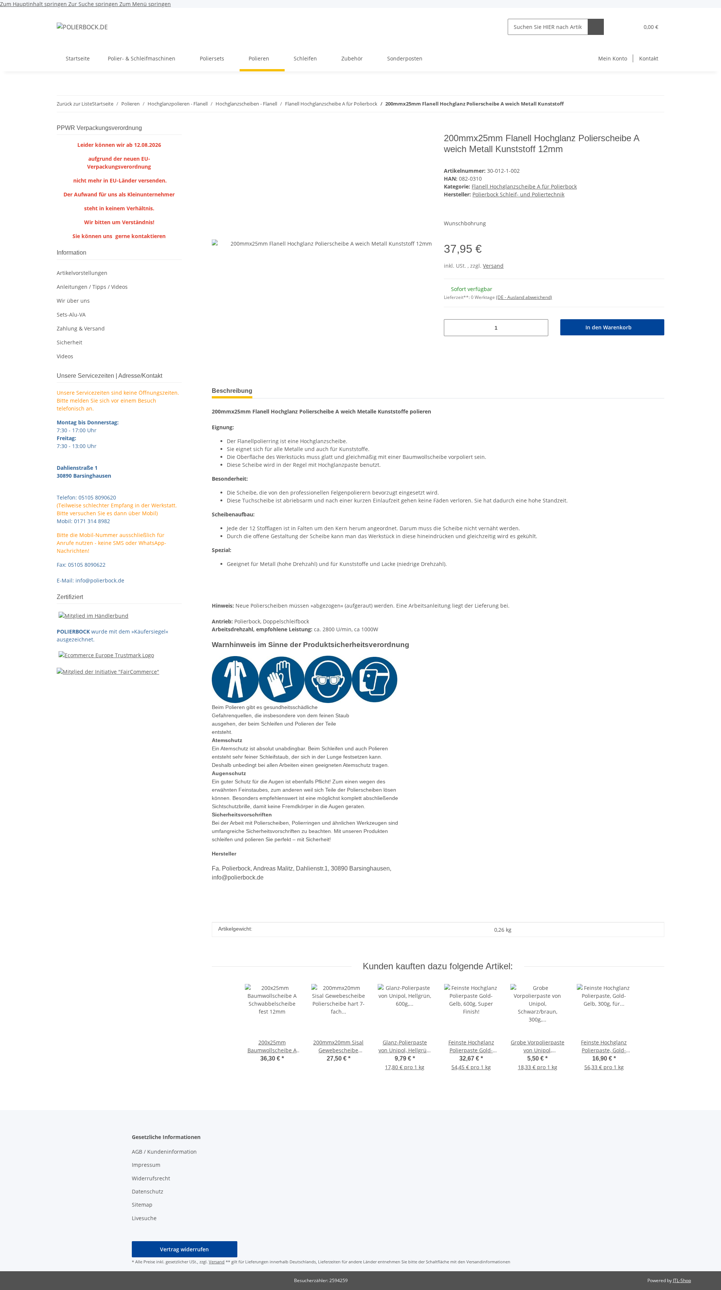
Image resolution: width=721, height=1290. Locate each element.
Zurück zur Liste (74, 103)
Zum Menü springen (145, 4)
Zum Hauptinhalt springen (34, 4)
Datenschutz (147, 1191)
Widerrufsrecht (151, 1178)
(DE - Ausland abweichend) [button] (524, 297)
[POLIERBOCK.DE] (82, 26)
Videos (65, 356)
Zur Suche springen (93, 4)
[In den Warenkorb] (218, 129)
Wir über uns (73, 300)
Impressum (146, 1164)
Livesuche (144, 1218)
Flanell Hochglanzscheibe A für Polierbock (524, 186)
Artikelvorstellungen (82, 272)
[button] (618, 27)
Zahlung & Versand (81, 328)
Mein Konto (612, 58)
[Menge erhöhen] (540, 328)
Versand (493, 265)
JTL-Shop (682, 1280)
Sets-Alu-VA (71, 314)
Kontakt (648, 58)
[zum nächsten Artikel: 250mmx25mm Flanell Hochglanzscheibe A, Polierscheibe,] (640, 104)
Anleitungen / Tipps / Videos (92, 286)
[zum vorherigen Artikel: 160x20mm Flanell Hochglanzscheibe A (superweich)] (656, 104)
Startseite (78, 58)
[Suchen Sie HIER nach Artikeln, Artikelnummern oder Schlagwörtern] (596, 27)
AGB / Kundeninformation (164, 1151)
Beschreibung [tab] (232, 391)
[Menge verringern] (452, 328)
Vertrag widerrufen (184, 1249)
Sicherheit (69, 342)
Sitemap (142, 1204)
